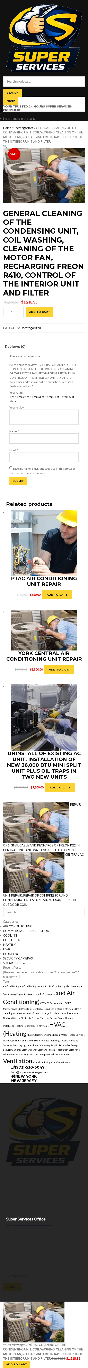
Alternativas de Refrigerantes (39, 994)
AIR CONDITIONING (17, 926)
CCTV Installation (55, 1003)
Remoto (54, 1045)
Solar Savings (22, 1054)
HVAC (7, 949)
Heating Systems (40, 1025)
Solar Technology (37, 1054)
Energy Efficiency (40, 1018)
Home (7, 128)
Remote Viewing (41, 1045)
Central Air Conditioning (45, 1009)
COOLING (10, 935)
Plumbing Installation (14, 1040)
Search (12, 92)
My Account (11, 1264)
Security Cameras (12, 1049)
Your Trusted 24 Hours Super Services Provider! (37, 108)
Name (14, 431)
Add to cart (39, 311)
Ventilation (17, 1060)
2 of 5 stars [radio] (31, 397)
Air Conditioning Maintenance (64, 986)
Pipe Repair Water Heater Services (66, 1034)
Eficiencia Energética (42, 1013)
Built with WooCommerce (36, 1260)
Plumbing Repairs (59, 1040)
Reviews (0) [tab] (15, 347)
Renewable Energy (68, 1045)
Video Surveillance (60, 1062)
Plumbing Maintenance (37, 1040)
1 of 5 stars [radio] (16, 397)
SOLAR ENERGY (14, 963)
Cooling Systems (66, 1009)
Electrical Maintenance (66, 1013)
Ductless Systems (22, 1013)
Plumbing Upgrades (22, 1045)
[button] (5, 146)
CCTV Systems (25, 1009)
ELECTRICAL (12, 940)
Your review (18, 407)
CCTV (43, 1003)
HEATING (10, 944)
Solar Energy (44, 1049)
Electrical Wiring (11, 1018)
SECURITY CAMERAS (18, 958)
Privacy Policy (11, 1260)
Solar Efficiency (29, 1049)
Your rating (17, 392)
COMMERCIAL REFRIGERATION (26, 931)
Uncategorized (24, 128)
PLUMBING (11, 954)
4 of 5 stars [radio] (61, 397)
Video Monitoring (41, 1062)
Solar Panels (75, 1049)
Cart (7, 1293)
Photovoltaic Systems (37, 1034)
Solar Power (9, 1054)
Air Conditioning (11, 986)
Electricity (26, 1018)
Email (13, 450)
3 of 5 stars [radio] (46, 397)
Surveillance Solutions (58, 1054)
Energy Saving (57, 1018)
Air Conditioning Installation (34, 986)
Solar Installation (59, 1049)
